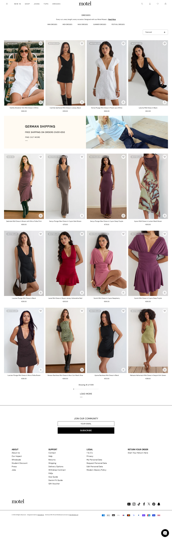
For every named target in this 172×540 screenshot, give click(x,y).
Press (14, 466)
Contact (52, 453)
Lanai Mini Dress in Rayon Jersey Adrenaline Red (65, 298)
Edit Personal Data (95, 466)
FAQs (50, 473)
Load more (86, 393)
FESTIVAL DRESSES (118, 24)
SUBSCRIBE (86, 430)
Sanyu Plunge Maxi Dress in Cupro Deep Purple (106, 221)
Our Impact (17, 456)
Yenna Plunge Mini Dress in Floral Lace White (106, 108)
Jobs (14, 470)
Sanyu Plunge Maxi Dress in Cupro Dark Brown (65, 221)
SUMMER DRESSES (99, 24)
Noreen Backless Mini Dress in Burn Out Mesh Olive (65, 375)
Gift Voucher (54, 483)
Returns (52, 459)
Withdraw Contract (57, 470)
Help (50, 456)
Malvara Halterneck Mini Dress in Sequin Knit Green (148, 375)
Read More (112, 19)
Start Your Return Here (138, 453)
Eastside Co (41, 515)
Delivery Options (55, 466)
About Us (16, 453)
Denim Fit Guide (55, 480)
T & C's (90, 453)
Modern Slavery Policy (96, 470)
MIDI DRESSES (67, 24)
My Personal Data (94, 459)
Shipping (52, 463)
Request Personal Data (97, 463)
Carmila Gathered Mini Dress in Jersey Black (65, 108)
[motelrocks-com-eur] (85, 4)
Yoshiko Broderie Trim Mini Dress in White (24, 108)
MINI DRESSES (52, 24)
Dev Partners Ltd (73, 515)
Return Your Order (138, 449)
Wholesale (16, 459)
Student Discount (19, 463)
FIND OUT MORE (32, 137)
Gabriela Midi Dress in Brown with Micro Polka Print (24, 221)
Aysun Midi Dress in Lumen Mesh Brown (148, 221)
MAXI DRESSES (83, 24)
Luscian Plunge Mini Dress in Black (24, 298)
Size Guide (53, 477)
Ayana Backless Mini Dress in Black (107, 375)
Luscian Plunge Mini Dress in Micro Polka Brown (24, 375)
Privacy (90, 456)
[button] (41, 43)
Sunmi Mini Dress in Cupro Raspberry (107, 298)
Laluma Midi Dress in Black (148, 108)
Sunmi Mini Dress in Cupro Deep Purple (148, 298)
